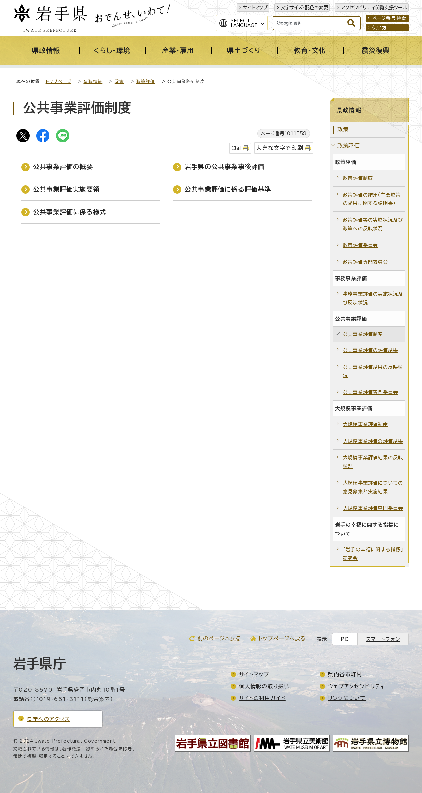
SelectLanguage (244, 23)
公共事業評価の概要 (63, 166)
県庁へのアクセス (48, 719)
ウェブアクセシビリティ (356, 686)
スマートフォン (383, 639)
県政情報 (92, 81)
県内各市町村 (345, 674)
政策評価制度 (358, 178)
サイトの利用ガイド (262, 698)
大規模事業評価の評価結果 (373, 441)
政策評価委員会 (360, 245)
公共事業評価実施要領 (66, 189)
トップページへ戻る (282, 638)
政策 (119, 81)
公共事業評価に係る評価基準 (228, 189)
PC (345, 639)
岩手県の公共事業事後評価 (224, 166)
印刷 (236, 148)
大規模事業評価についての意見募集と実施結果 (373, 487)
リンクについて (347, 698)
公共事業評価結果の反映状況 (373, 371)
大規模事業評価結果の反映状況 (373, 462)
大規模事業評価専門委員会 (373, 508)
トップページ (58, 81)
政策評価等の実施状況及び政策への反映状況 (373, 224)
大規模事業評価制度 (365, 424)
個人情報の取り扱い (264, 686)
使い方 (379, 27)
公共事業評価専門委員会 (370, 392)
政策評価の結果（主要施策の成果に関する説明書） (372, 199)
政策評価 (145, 81)
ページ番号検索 (389, 18)
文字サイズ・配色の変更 (304, 7)
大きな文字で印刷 (279, 147)
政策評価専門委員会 (365, 262)
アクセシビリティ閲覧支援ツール (374, 7)
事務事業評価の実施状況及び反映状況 (373, 298)
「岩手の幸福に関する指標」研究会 (373, 554)
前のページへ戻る (219, 638)
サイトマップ (255, 7)
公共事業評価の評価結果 (370, 350)
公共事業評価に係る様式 (69, 212)
